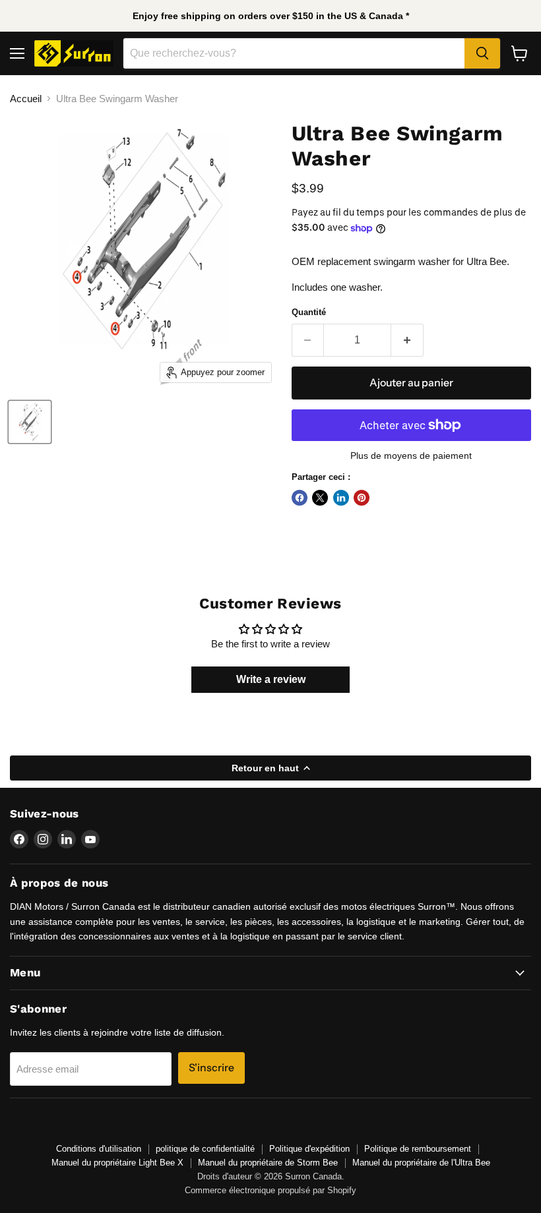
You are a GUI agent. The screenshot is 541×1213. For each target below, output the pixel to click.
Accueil (26, 98)
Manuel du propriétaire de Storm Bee (268, 1163)
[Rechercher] (482, 53)
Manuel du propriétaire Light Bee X (117, 1163)
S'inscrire (211, 1067)
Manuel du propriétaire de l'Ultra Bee (421, 1163)
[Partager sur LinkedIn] (341, 498)
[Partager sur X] (320, 498)
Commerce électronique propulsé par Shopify (270, 1190)
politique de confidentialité (205, 1149)
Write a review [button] (270, 679)
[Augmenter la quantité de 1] (407, 340)
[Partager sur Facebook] (299, 498)
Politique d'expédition (309, 1149)
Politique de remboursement (417, 1149)
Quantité (309, 312)
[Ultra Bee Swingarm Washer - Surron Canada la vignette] (30, 422)
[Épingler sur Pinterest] (361, 498)
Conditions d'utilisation (98, 1149)
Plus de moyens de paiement (411, 455)
